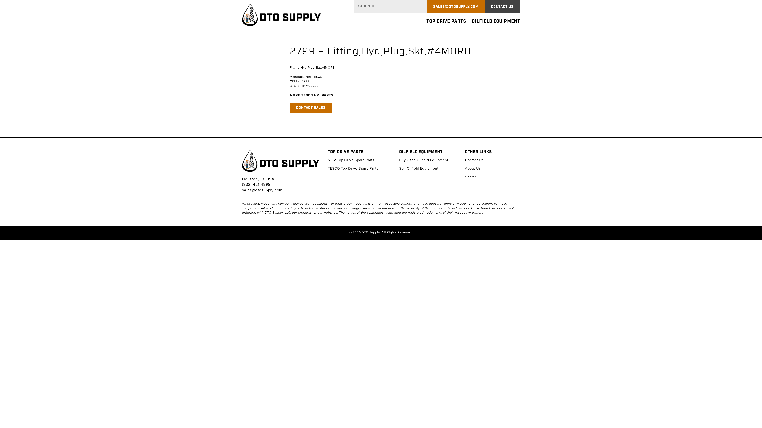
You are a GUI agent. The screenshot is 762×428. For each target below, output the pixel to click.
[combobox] (390, 6)
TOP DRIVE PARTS (446, 21)
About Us (473, 168)
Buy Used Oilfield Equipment (423, 159)
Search (471, 176)
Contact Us (474, 159)
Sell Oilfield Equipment (418, 168)
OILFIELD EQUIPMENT (496, 21)
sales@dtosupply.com (262, 190)
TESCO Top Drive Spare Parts (353, 168)
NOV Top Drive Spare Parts (351, 159)
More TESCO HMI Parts (311, 95)
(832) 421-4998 (256, 184)
